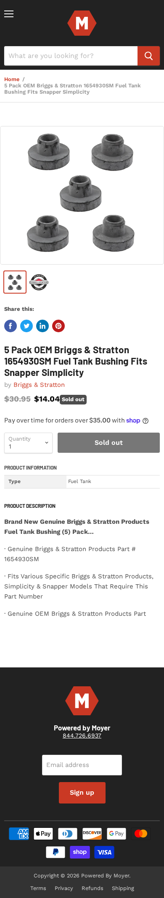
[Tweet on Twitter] (26, 326)
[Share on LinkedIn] (42, 326)
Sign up (82, 792)
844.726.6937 (82, 735)
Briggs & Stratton (39, 385)
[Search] (149, 56)
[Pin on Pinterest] (58, 326)
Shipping (123, 888)
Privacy (64, 888)
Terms (38, 888)
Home (11, 79)
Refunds (92, 888)
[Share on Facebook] (10, 326)
